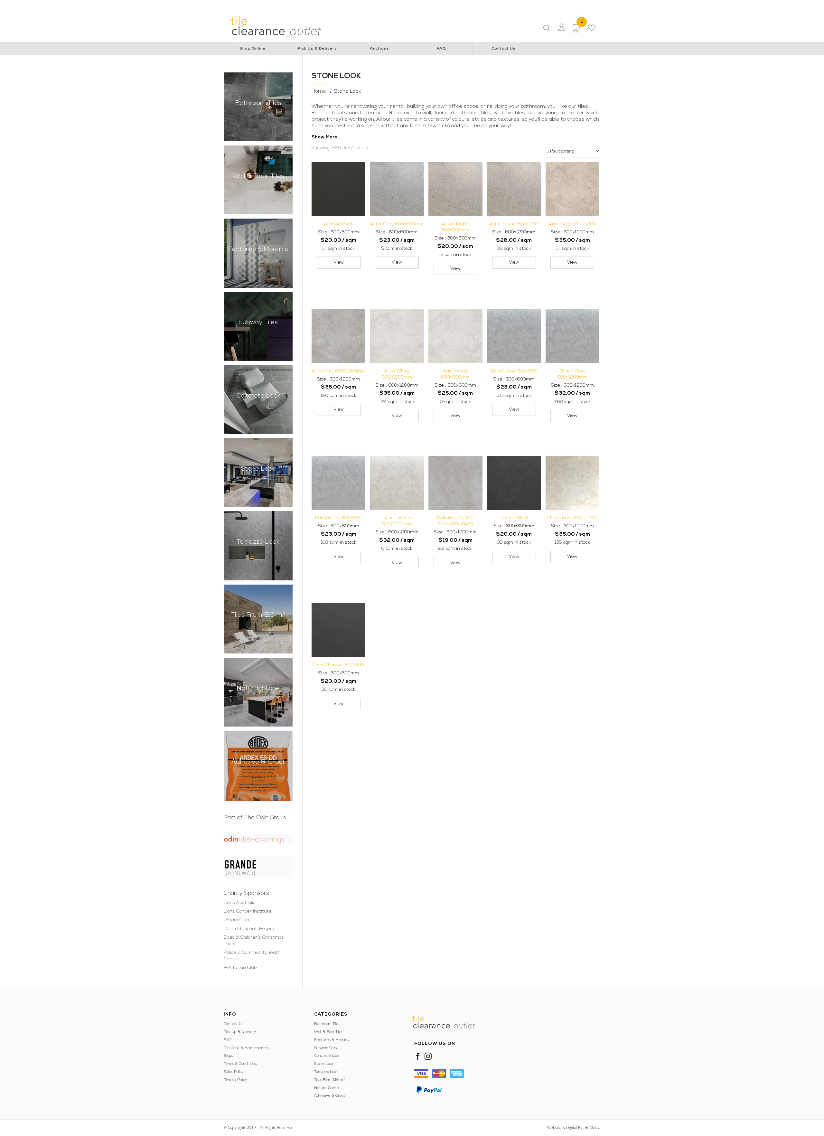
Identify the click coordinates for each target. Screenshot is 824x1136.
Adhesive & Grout (329, 1096)
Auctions (379, 49)
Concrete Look (327, 1056)
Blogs (228, 1056)
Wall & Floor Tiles (328, 1032)
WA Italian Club (559, 5)
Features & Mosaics (331, 1040)
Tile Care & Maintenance (246, 1048)
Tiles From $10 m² (329, 1080)
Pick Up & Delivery (317, 49)
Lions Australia (264, 5)
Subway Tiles (325, 1048)
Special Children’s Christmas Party (440, 5)
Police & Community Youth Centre (508, 5)
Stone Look (323, 1064)
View (338, 262)
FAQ (441, 49)
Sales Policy (234, 1072)
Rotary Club (340, 5)
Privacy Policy (235, 1080)
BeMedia (592, 1127)
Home (319, 91)
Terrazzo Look (326, 1072)
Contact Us (503, 49)
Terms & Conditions (240, 1064)
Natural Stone (326, 1088)
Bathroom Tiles (327, 1024)
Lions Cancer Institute (303, 5)
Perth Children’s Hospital (380, 5)
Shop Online (252, 49)
